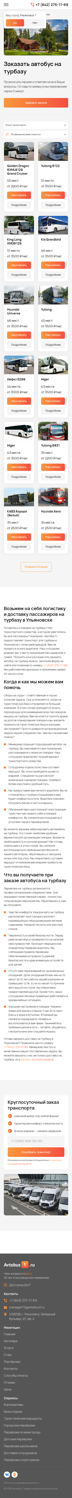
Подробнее (18, 205)
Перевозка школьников (20, 1446)
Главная (9, 1334)
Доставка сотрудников (20, 1453)
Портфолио (12, 1362)
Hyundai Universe (13, 311)
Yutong (46, 310)
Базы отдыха (13, 1411)
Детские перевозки (18, 1439)
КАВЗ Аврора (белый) (17, 513)
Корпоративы (13, 1405)
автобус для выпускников (37, 1059)
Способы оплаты (16, 1375)
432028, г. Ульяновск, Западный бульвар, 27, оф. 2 (32, 1316)
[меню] (6, 4)
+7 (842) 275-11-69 (52, 4)
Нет (35, 23)
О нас (8, 1355)
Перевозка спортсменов (21, 1460)
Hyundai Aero (51, 511)
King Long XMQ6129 (14, 241)
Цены (8, 1389)
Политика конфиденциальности (21, 1482)
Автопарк (10, 1341)
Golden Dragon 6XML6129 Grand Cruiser (18, 169)
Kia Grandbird (51, 240)
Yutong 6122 (50, 166)
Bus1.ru (27, 1273)
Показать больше (36, 566)
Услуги (8, 1348)
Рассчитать (18, 195)
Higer (45, 379)
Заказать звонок (36, 102)
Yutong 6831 (50, 445)
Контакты (10, 1368)
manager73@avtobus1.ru (27, 1307)
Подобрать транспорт (36, 1152)
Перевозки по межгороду (22, 1432)
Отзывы (9, 1382)
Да (15, 23)
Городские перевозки (19, 1425)
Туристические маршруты (23, 1418)
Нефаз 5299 (16, 379)
